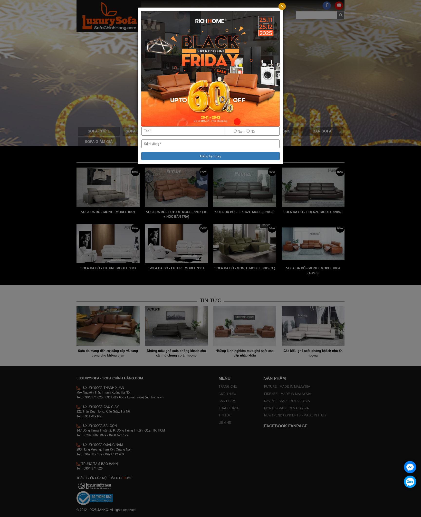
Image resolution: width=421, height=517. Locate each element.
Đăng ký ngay (210, 156)
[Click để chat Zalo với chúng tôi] (410, 482)
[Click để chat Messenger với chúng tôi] (410, 467)
